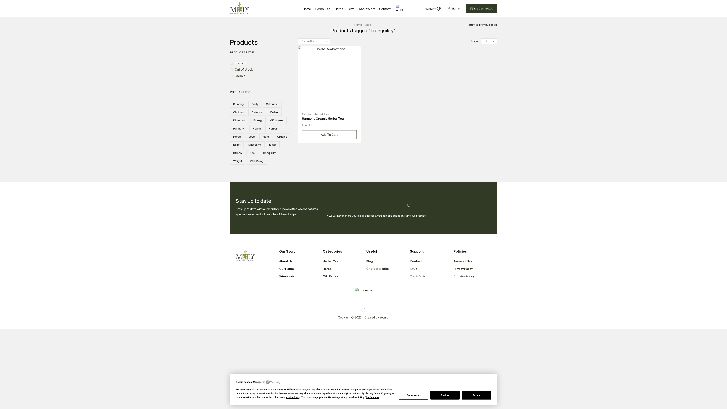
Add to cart (329, 135)
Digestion (239, 120)
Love (252, 136)
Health (257, 128)
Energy (258, 120)
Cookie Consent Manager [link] (249, 382)
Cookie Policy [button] (293, 397)
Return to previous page (482, 25)
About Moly (367, 9)
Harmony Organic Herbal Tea (323, 118)
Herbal (273, 128)
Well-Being (257, 161)
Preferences (413, 395)
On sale (240, 76)
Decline (445, 395)
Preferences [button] (372, 397)
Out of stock (244, 69)
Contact (385, 9)
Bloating (238, 104)
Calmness (272, 104)
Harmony (239, 128)
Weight (237, 161)
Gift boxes (276, 120)
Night (266, 136)
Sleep (272, 145)
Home (307, 9)
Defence (257, 112)
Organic (282, 136)
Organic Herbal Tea (315, 114)
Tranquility (269, 153)
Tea (252, 153)
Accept (477, 395)
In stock (240, 63)
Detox (274, 112)
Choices (238, 112)
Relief (236, 145)
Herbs (339, 9)
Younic (384, 317)
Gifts (351, 9)
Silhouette (254, 145)
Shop (368, 25)
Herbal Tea (322, 9)
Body (255, 104)
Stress (237, 153)
